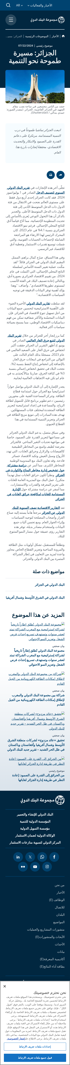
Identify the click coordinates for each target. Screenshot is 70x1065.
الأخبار (61, 892)
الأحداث (60, 944)
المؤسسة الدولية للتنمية (35, 821)
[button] (51, 175)
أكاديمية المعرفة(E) (52, 959)
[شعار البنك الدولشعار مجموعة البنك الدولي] (48, 20)
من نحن (60, 885)
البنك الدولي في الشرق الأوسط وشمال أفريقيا (35, 597)
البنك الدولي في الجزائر (50, 584)
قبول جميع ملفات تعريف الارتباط (35, 1057)
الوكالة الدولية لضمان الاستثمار (35, 835)
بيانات (61, 951)
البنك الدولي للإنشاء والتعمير (35, 814)
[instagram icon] (47, 867)
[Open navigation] (10, 19)
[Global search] (8, 5)
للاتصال (60, 907)
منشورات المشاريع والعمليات (46, 929)
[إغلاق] (4, 986)
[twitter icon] (30, 857)
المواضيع (59, 922)
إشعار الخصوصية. (16, 1038)
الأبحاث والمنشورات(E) (50, 937)
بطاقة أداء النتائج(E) (52, 966)
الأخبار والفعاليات (40, 5)
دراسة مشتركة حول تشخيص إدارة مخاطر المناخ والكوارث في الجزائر (35, 470)
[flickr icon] (23, 867)
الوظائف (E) (57, 900)
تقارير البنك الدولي (38, 303)
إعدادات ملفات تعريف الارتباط (35, 1046)
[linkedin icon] (18, 857)
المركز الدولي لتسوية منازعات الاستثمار (35, 842)
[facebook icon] (54, 857)
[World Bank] (43, 800)
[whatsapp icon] (42, 857)
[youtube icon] (35, 867)
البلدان (60, 914)
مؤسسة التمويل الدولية (35, 828)
